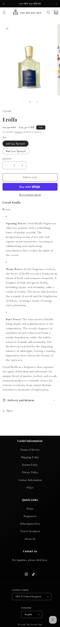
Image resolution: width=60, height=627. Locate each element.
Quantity (7, 158)
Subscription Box (30, 523)
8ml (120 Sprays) (16, 151)
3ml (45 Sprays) (15, 143)
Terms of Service (30, 449)
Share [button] (9, 410)
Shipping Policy (30, 457)
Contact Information (30, 480)
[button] (4, 12)
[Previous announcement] (3, 3)
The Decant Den (34, 624)
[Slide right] (37, 101)
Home (29, 508)
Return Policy (30, 464)
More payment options (30, 194)
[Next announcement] (56, 3)
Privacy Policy (30, 472)
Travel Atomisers (30, 531)
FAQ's (30, 487)
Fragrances (30, 516)
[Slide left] (22, 101)
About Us (30, 538)
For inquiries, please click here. (30, 560)
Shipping (18, 132)
